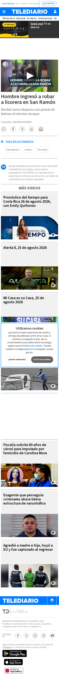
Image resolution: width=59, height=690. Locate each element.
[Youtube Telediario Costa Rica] (52, 635)
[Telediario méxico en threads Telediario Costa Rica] (43, 635)
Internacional (45, 18)
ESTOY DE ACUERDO (42, 359)
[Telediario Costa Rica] (29, 11)
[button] (3, 129)
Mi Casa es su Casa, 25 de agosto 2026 (23, 300)
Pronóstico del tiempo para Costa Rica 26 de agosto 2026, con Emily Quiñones (27, 201)
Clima (23, 3)
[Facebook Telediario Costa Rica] (17, 635)
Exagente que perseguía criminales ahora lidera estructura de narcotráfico (24, 499)
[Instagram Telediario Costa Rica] (35, 635)
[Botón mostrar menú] (4, 11)
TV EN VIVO (50, 3)
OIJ (17, 3)
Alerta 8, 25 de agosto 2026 (25, 247)
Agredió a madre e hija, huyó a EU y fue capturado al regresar (28, 547)
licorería (42, 149)
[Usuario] (55, 11)
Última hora (8, 18)
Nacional (20, 18)
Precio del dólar (35, 3)
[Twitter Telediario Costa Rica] (26, 635)
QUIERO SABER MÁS (17, 359)
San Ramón (12, 149)
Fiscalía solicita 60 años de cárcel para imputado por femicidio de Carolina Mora (25, 449)
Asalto (28, 149)
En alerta (32, 18)
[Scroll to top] (52, 600)
